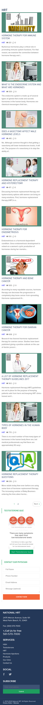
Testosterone (8, 648)
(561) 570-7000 (13, 626)
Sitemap (16, 703)
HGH (5, 645)
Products (6, 657)
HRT (3, 43)
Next (36, 504)
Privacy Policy (7, 703)
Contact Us (7, 663)
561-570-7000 (11, 634)
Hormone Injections (11, 654)
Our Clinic (7, 660)
